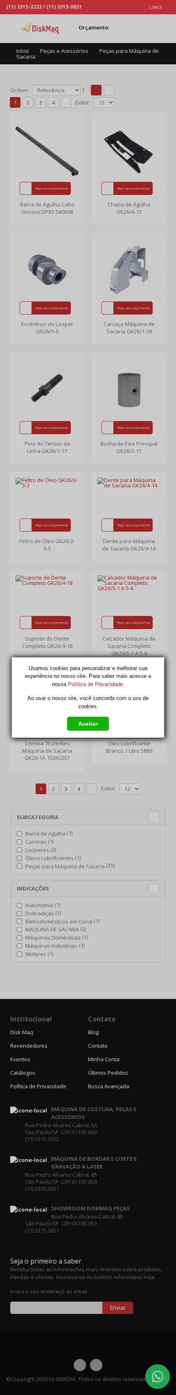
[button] (88, 722)
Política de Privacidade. (96, 684)
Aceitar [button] (88, 723)
